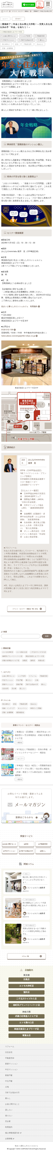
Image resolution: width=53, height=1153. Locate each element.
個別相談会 (20, 712)
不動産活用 (23, 704)
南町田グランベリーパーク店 (12, 656)
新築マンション (7, 684)
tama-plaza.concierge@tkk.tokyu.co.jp (18, 336)
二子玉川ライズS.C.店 (26, 998)
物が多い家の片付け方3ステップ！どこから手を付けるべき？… (35, 879)
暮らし (43, 684)
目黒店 (25, 660)
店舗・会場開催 (7, 712)
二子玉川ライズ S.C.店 (38, 652)
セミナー (5, 19)
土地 (36, 680)
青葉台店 (41, 660)
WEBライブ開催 (35, 708)
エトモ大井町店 (7, 652)
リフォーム (33, 676)
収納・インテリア (8, 708)
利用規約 (8, 1127)
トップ (6, 11)
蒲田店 (32, 660)
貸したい (23, 688)
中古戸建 (19, 680)
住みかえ (33, 704)
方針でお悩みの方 (32, 684)
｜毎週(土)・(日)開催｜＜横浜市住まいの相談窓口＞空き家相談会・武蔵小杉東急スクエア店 (33, 735)
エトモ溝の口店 (21, 652)
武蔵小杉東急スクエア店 (10, 660)
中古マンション (7, 680)
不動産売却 (43, 676)
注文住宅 (5, 688)
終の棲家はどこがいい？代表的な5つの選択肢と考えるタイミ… (35, 905)
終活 (14, 704)
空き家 (14, 688)
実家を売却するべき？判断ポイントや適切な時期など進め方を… (34, 931)
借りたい (29, 680)
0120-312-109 (7, 330)
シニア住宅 (22, 676)
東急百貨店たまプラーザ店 (35, 656)
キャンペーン (22, 708)
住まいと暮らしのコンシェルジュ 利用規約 (19, 306)
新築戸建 (19, 684)
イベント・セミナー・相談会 (20, 11)
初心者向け (6, 704)
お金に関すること (8, 676)
